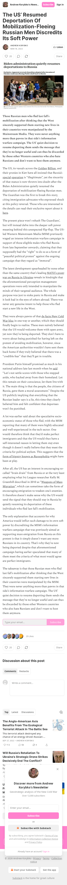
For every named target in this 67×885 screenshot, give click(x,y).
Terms (46, 858)
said (55, 368)
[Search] (61, 712)
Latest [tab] (15, 712)
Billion (52, 168)
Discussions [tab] (27, 712)
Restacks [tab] (24, 671)
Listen (60, 47)
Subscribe (48, 4)
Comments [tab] (10, 671)
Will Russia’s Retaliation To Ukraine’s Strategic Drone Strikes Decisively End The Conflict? (25, 756)
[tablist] (17, 671)
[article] (33, 733)
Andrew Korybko (19, 45)
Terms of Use (51, 835)
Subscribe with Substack (36, 828)
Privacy (37, 858)
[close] (57, 769)
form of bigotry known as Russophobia (26, 456)
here (5, 213)
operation (17, 177)
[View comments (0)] (18, 56)
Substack (17, 878)
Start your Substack (25, 869)
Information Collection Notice (43, 838)
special (7, 177)
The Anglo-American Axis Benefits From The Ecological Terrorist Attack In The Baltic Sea (25, 725)
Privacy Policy (35, 842)
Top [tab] (6, 712)
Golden (42, 168)
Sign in (60, 4)
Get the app (49, 869)
